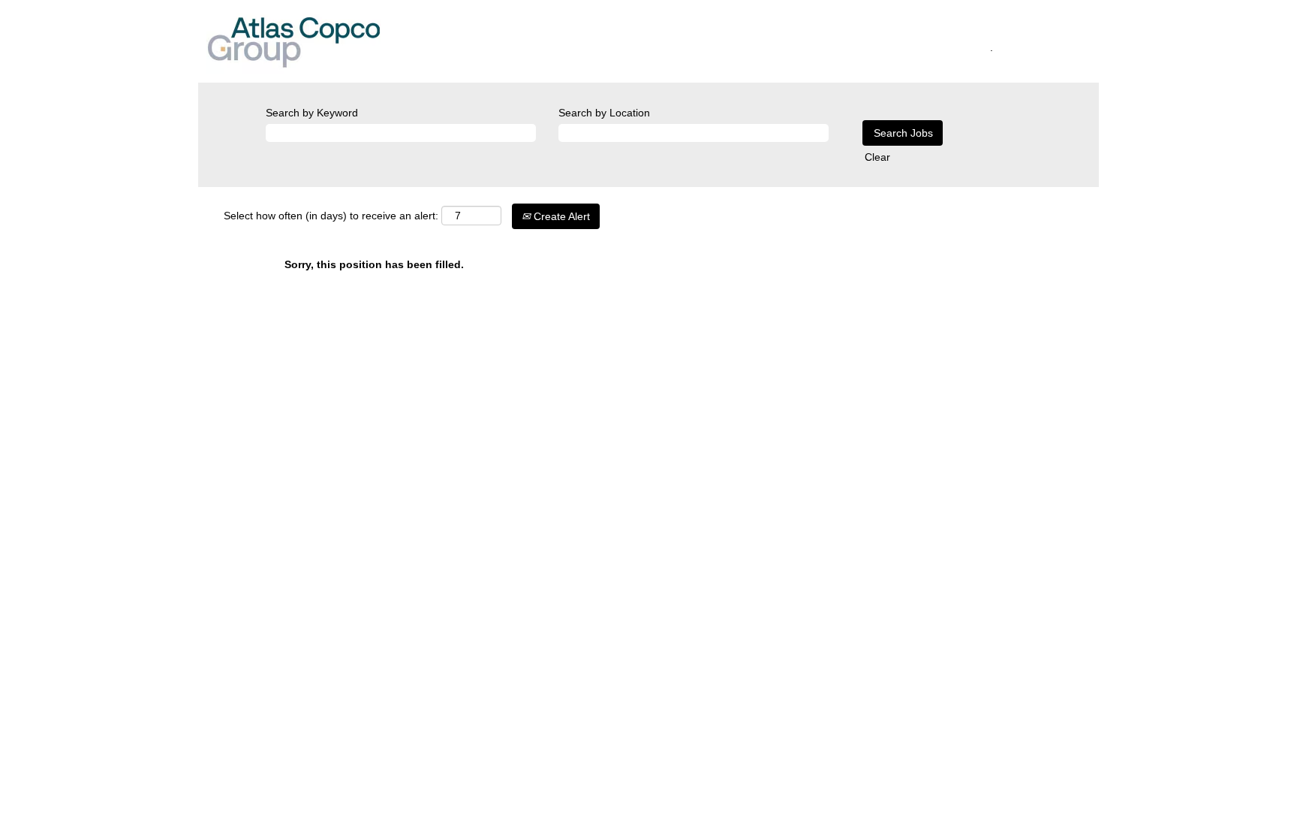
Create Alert (560, 216)
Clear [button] (877, 157)
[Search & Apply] (525, 45)
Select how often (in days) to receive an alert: (331, 216)
